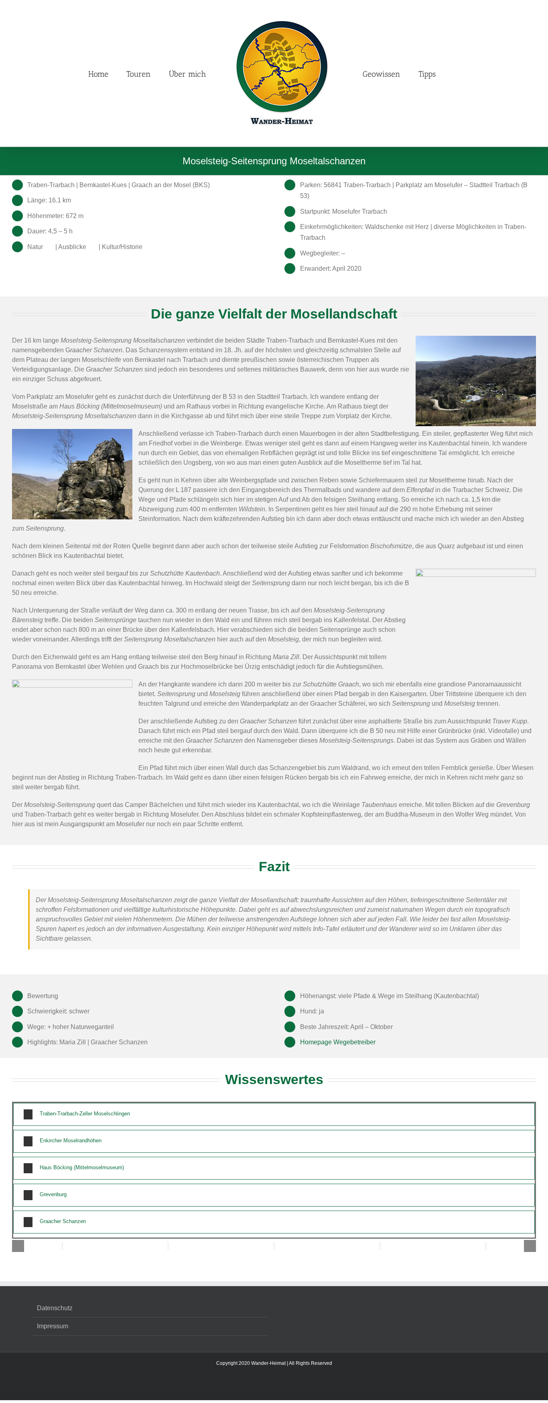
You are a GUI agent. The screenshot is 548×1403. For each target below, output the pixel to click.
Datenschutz (55, 1308)
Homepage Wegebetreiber (337, 1042)
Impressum (52, 1326)
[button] (464, 73)
